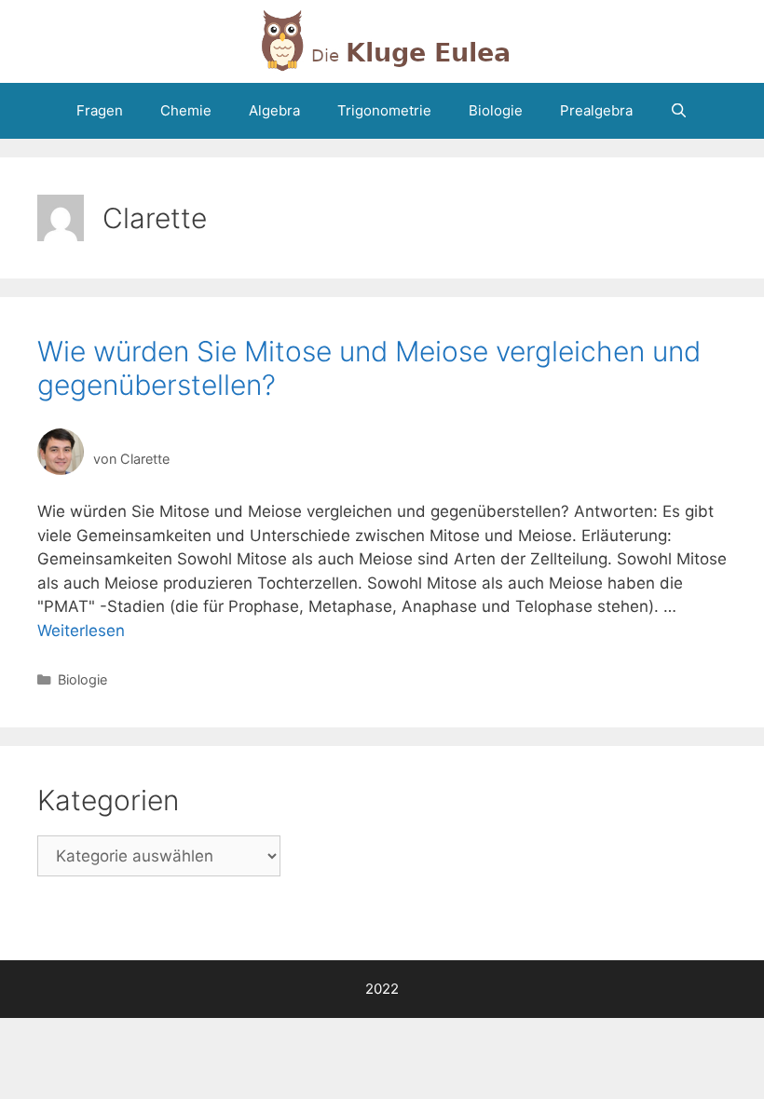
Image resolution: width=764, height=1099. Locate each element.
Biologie (496, 110)
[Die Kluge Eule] (382, 40)
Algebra (274, 110)
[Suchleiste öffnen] (678, 111)
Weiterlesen (81, 630)
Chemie (185, 110)
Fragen (99, 110)
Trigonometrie (384, 110)
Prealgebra (596, 110)
